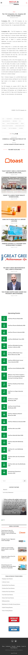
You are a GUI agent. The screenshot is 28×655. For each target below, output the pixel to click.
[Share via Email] (17, 133)
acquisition (9, 118)
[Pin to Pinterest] (15, 133)
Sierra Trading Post (19, 125)
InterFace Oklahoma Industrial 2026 (16, 421)
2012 (3, 118)
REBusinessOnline (6, 601)
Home (3, 646)
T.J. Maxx (4, 128)
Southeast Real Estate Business (8, 591)
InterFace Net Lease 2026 (14, 428)
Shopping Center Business (7, 578)
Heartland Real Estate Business (8, 585)
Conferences (8, 646)
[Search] (26, 3)
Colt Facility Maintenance (8, 492)
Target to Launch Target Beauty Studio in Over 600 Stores (7, 549)
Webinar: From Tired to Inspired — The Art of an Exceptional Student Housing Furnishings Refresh (16, 376)
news (3, 123)
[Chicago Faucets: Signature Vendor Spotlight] (22, 541)
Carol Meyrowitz (6, 121)
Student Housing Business (7, 607)
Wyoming (21, 128)
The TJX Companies (13, 128)
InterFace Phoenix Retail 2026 (15, 318)
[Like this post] (11, 133)
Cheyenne (15, 121)
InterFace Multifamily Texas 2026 (16, 339)
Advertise (18, 646)
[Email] (16, 641)
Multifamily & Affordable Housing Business (11, 604)
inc (20, 121)
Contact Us (23, 646)
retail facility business (7, 125)
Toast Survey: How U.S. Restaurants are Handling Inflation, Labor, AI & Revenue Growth (8, 532)
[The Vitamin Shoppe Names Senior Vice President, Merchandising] (14, 281)
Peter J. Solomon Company (12, 123)
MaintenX (5, 489)
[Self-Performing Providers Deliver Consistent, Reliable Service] (14, 506)
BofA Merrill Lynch (18, 118)
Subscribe (14, 646)
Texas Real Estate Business (7, 594)
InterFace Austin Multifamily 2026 (16, 368)
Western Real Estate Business (8, 597)
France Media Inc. (14, 647)
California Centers (5, 582)
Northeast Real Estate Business (8, 588)
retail (22, 123)
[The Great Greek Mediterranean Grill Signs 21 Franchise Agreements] (14, 257)
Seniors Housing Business (7, 610)
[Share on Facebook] (12, 133)
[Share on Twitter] (14, 134)
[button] (2, 507)
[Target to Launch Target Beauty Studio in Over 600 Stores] (14, 185)
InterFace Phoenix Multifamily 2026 (16, 325)
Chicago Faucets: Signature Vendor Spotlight (8, 539)
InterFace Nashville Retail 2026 (15, 435)
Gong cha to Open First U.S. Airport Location (8, 557)
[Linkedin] (12, 641)
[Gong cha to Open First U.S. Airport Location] (14, 209)
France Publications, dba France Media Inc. (15, 650)
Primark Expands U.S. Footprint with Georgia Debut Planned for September (8, 566)
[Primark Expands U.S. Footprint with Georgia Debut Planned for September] (14, 233)
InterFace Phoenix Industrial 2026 (16, 332)
